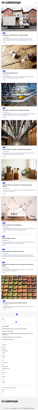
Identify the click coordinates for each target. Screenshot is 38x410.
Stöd (3, 378)
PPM (3, 370)
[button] (21, 314)
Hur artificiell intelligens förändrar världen (9, 387)
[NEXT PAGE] (21, 314)
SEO (3, 374)
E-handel (3, 352)
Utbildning (4, 382)
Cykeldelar (4, 348)
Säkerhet (3, 372)
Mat (3, 364)
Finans (3, 354)
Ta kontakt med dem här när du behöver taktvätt (15, 303)
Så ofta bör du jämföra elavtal (10, 73)
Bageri (3, 346)
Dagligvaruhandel (5, 350)
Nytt (3, 391)
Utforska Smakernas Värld (8, 238)
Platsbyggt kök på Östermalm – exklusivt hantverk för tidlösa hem (14, 328)
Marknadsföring (4, 362)
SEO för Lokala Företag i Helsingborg (12, 225)
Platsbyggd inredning (5, 368)
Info (4, 33)
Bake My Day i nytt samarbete (7, 331)
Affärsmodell (4, 344)
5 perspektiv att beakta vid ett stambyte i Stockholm (16, 110)
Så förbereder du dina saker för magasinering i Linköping (17, 149)
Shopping (3, 376)
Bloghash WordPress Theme (28, 408)
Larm (3, 360)
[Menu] (36, 2)
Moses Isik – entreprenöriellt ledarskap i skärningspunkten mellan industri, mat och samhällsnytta (17, 334)
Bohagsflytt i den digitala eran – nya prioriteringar (15, 35)
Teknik (3, 380)
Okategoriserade (5, 366)
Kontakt (3, 389)
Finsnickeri (4, 356)
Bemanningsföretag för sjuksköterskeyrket (13, 251)
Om (2, 393)
